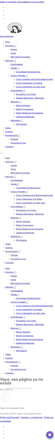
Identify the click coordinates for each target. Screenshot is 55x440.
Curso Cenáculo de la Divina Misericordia (34, 79)
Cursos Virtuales (18, 75)
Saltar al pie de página (34, 2)
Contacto (9, 146)
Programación (11, 135)
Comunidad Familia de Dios (28, 72)
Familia (14, 68)
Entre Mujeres (17, 90)
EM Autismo (21, 124)
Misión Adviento (23, 105)
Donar (13, 53)
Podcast (14, 139)
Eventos (9, 131)
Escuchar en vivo (18, 143)
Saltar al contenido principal (12, 2)
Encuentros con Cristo (26, 94)
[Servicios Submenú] (14, 60)
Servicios (9, 60)
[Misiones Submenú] (20, 101)
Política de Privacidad (9, 417)
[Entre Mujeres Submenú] (24, 90)
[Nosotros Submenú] (15, 45)
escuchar (4, 36)
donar (10, 36)
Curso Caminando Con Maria (29, 83)
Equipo (14, 49)
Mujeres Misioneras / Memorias (30, 98)
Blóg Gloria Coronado (20, 57)
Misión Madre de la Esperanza (29, 113)
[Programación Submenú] (19, 135)
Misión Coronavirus (24, 109)
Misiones (15, 102)
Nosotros (9, 45)
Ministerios (15, 120)
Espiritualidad (17, 64)
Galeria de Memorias (25, 117)
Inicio (7, 42)
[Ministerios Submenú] (21, 120)
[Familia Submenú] (18, 68)
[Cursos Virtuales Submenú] (26, 75)
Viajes (8, 128)
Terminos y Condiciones (31, 417)
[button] (50, 435)
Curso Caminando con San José (30, 87)
